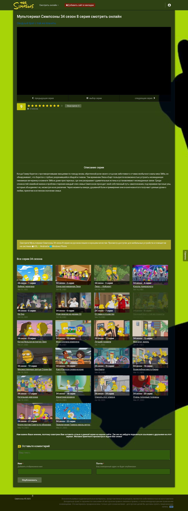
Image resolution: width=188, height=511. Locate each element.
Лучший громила (103, 342)
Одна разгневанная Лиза (68, 286)
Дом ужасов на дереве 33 (68, 314)
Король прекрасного (143, 286)
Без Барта (99, 369)
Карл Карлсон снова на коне (70, 369)
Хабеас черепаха (26, 286)
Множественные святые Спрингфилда (35, 369)
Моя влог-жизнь (141, 342)
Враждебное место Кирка (145, 369)
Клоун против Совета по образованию (35, 425)
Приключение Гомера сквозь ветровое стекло (74, 425)
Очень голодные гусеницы (146, 397)
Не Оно (21, 314)
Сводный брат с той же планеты (148, 314)
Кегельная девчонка (28, 397)
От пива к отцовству (104, 314)
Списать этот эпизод (105, 397)
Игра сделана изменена (67, 342)
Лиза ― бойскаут (103, 286)
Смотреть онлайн (48, 5)
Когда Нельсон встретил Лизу (32, 342)
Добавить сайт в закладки (81, 5)
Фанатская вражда (65, 397)
